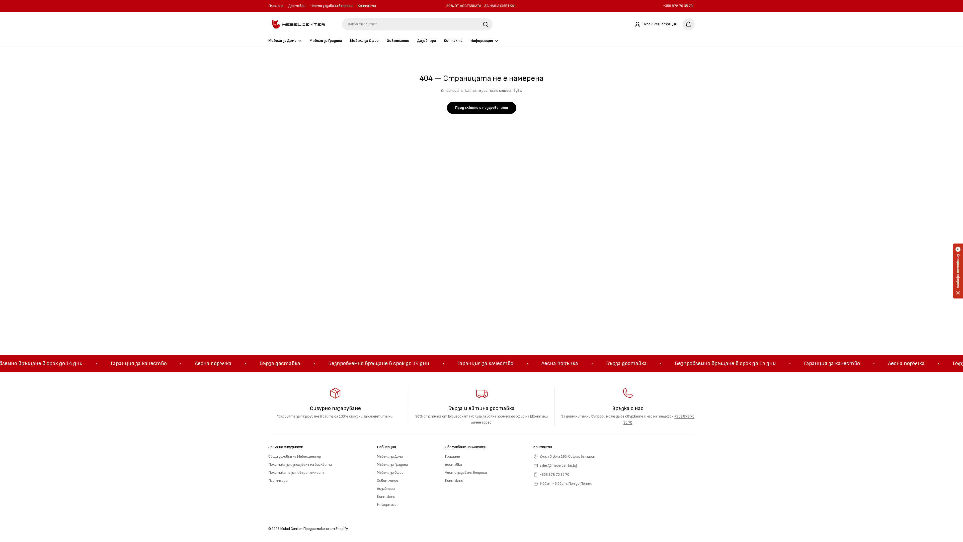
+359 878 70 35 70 (554, 474)
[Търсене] (486, 24)
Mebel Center (291, 528)
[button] (958, 271)
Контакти (367, 6)
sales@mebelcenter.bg (558, 465)
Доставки (296, 6)
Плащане (275, 6)
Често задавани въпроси (331, 6)
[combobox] (417, 24)
